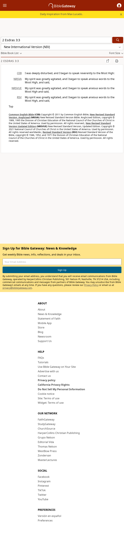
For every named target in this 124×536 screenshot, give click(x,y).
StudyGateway (46, 424)
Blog (40, 332)
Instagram (44, 481)
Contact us (44, 376)
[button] (119, 5)
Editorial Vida (46, 442)
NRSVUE (17, 88)
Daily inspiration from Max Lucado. (61, 14)
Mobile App (45, 323)
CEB (19, 73)
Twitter (42, 495)
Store (41, 327)
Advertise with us (48, 371)
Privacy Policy (91, 285)
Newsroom (44, 336)
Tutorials (43, 362)
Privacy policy (46, 380)
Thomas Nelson (47, 446)
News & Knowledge (50, 314)
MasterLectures (47, 460)
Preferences (45, 520)
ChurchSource (46, 428)
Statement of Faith (49, 318)
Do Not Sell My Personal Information (61, 389)
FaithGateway (46, 419)
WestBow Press (47, 451)
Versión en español (49, 516)
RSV (19, 97)
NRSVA (18, 79)
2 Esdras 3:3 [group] (10, 61)
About (41, 309)
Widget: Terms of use (51, 402)
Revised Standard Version (57, 132)
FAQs (41, 357)
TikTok (42, 490)
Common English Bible (21, 114)
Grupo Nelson (46, 437)
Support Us (45, 341)
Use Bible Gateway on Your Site (57, 367)
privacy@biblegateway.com (17, 287)
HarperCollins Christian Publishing (59, 433)
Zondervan (44, 455)
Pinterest (43, 485)
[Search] (117, 40)
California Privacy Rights (54, 385)
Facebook (44, 477)
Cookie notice (46, 394)
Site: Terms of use (48, 398)
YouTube (43, 499)
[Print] (116, 60)
